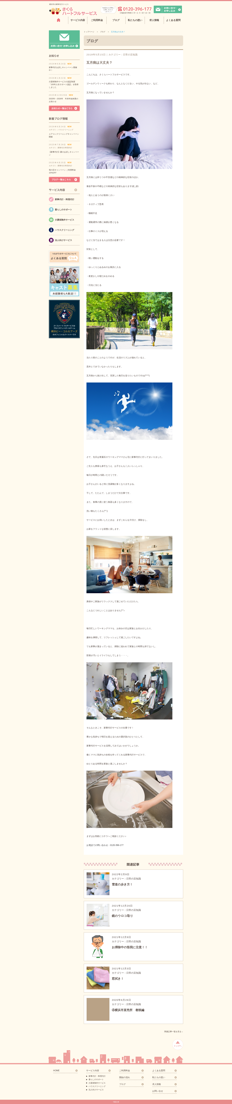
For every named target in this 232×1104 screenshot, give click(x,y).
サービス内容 (92, 1070)
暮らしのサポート (96, 1079)
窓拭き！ (118, 978)
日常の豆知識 (130, 54)
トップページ (89, 32)
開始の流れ (124, 1077)
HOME (56, 1070)
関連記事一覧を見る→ (173, 1031)
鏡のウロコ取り (122, 915)
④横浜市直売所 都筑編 (128, 1010)
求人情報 (154, 20)
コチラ (105, 836)
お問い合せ (157, 1091)
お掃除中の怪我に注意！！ (130, 947)
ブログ (116, 20)
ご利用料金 (97, 20)
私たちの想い (135, 20)
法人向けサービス (96, 1090)
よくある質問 (173, 20)
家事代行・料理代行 (97, 1076)
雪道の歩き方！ (122, 884)
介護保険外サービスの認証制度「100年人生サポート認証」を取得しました (63, 84)
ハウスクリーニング (97, 1086)
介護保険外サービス (97, 1083)
